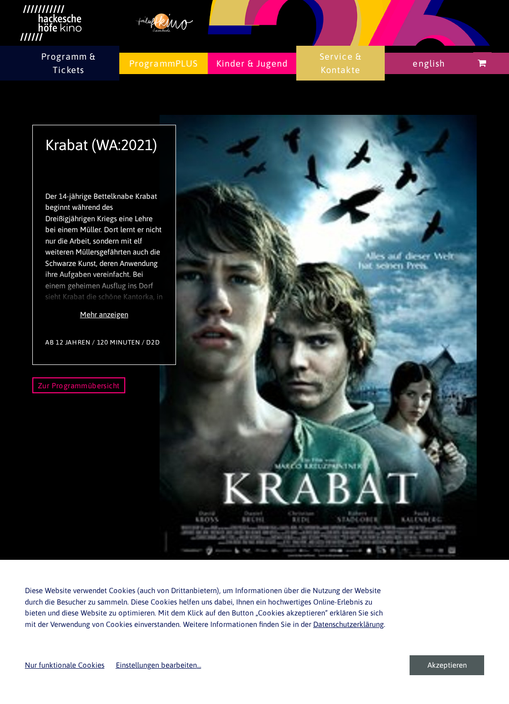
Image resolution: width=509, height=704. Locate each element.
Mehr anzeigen (104, 314)
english (429, 63)
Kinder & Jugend (252, 63)
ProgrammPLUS (163, 63)
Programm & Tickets (68, 63)
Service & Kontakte (340, 63)
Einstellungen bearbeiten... (158, 665)
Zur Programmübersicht (79, 385)
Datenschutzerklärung (348, 624)
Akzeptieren (447, 665)
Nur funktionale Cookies (64, 665)
